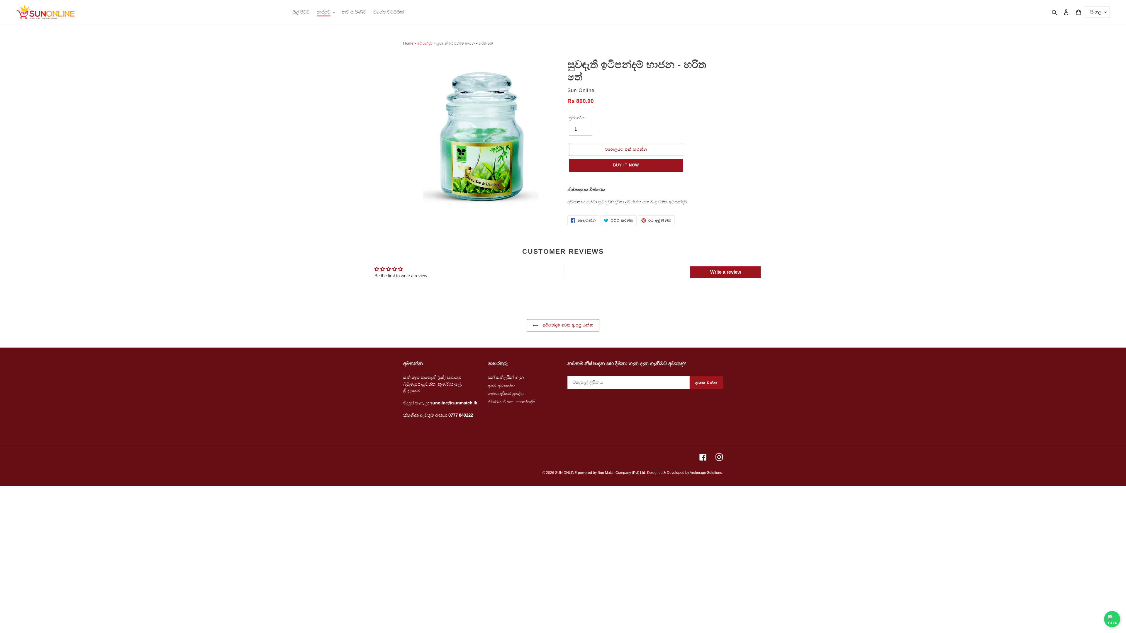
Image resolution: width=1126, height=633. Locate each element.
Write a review (725, 272)
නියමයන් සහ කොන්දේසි (511, 401)
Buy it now (626, 165)
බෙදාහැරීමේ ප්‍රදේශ (506, 393)
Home (408, 43)
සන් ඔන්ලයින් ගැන (506, 377)
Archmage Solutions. (706, 473)
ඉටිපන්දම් (425, 43)
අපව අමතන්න (501, 385)
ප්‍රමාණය (577, 117)
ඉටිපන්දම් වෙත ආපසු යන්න (567, 325)
